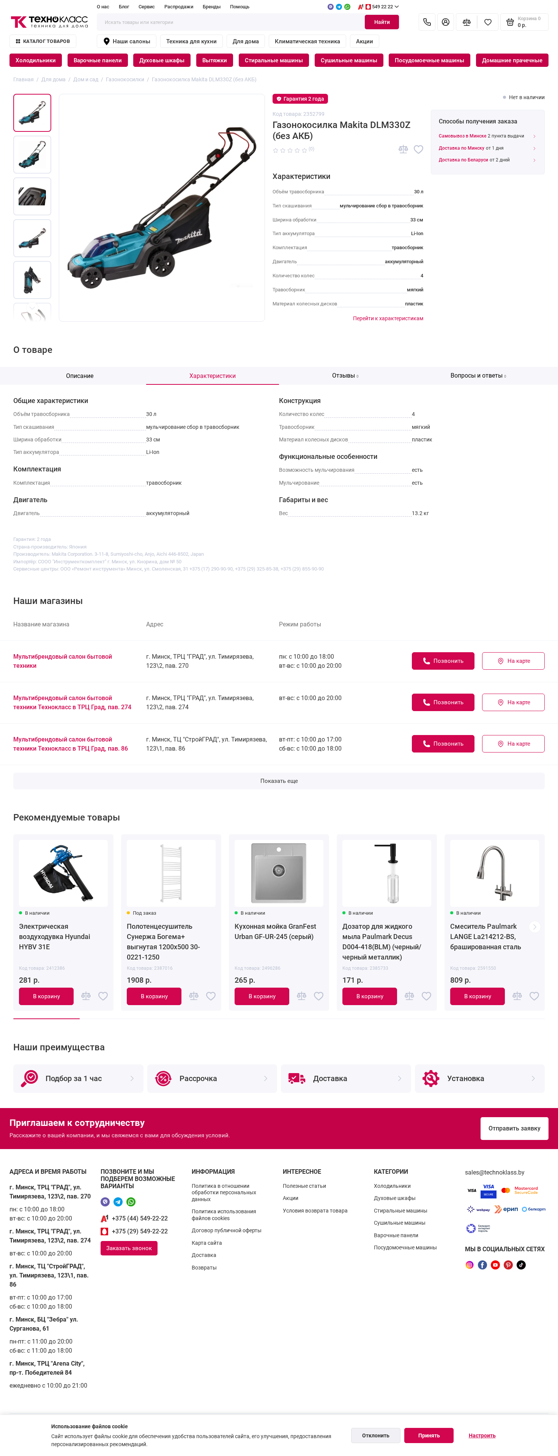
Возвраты (204, 1268)
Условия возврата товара (315, 1211)
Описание (79, 375)
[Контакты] (427, 22)
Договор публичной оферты (227, 1230)
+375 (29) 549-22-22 (140, 1231)
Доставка (204, 1255)
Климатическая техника (307, 41)
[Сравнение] (466, 22)
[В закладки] (418, 149)
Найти (382, 22)
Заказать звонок (129, 1248)
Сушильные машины (349, 60)
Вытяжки (214, 60)
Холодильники (36, 60)
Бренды (212, 6)
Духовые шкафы (161, 60)
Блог (124, 6)
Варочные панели (98, 60)
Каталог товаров (46, 41)
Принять (429, 1435)
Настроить (482, 1435)
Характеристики (212, 375)
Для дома (246, 41)
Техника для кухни (191, 41)
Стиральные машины (274, 60)
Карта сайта (207, 1243)
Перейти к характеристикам (388, 318)
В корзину (46, 996)
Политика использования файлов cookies (224, 1214)
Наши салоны (131, 41)
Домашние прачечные (512, 60)
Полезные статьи (304, 1186)
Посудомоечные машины (429, 60)
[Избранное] (488, 22)
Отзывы (345, 375)
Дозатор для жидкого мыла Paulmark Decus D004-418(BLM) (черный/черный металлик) (381, 941)
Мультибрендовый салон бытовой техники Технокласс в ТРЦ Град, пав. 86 (70, 744)
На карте (519, 661)
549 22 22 (382, 6)
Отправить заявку (515, 1128)
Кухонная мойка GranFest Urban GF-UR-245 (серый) (275, 931)
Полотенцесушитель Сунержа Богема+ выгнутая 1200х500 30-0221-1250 (163, 941)
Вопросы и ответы (478, 375)
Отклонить (375, 1435)
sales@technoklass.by (495, 1172)
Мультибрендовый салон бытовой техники (62, 661)
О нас (103, 6)
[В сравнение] (403, 149)
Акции (364, 41)
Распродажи (178, 6)
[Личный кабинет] (445, 22)
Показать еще (279, 781)
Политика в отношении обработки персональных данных (224, 1192)
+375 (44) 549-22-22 (140, 1218)
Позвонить (448, 661)
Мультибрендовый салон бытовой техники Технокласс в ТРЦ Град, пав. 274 (72, 702)
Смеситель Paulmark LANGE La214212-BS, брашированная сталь (485, 936)
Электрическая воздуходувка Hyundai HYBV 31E (54, 936)
